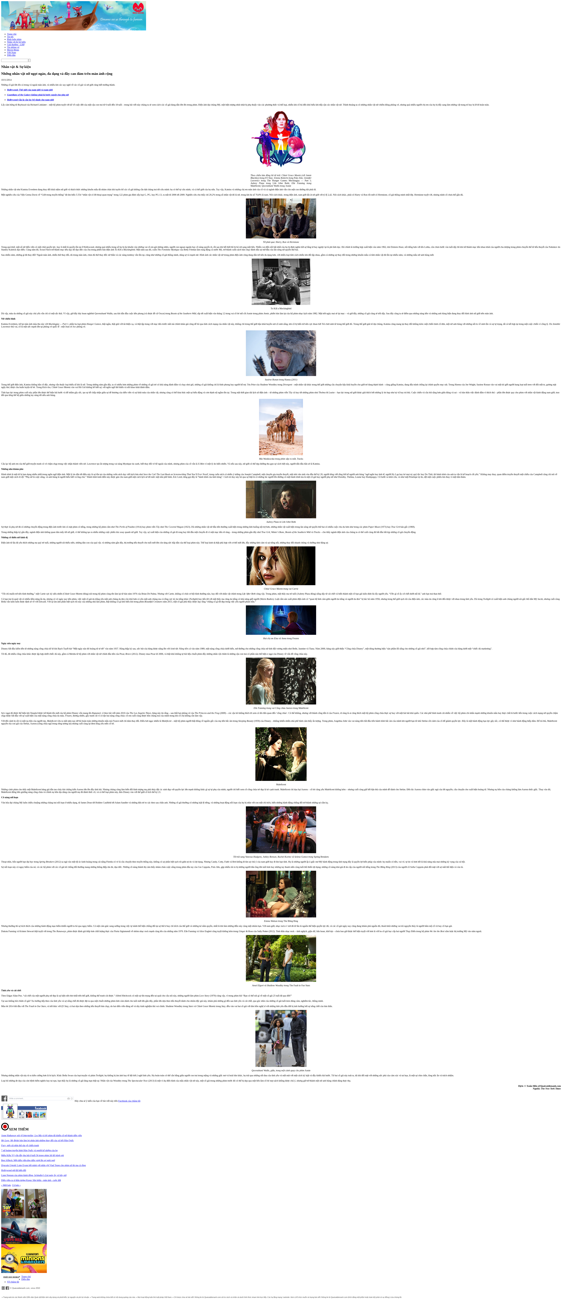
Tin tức (10, 36)
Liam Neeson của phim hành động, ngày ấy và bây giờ (33, 1175)
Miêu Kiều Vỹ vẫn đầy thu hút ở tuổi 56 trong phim (32, 1155)
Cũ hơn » (16, 1185)
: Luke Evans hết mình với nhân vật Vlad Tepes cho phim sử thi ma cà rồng (43, 1165)
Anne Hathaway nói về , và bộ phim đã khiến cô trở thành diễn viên (41, 1135)
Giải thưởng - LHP (16, 44)
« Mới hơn (6, 1185)
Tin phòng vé (13, 47)
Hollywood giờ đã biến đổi (13, 1170)
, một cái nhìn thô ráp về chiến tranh (20, 1145)
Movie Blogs (13, 50)
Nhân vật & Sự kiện (16, 42)
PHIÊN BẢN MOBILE (11, 1277)
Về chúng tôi (13, 1282)
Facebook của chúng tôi (129, 1101)
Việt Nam (11, 52)
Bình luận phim (14, 39)
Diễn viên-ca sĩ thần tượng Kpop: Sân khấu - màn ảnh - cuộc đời (31, 1180)
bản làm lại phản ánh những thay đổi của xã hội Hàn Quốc (37, 1140)
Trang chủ (11, 34)
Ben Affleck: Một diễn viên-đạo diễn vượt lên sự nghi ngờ (28, 1160)
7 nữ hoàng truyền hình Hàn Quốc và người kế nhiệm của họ (29, 1150)
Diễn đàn (11, 55)
